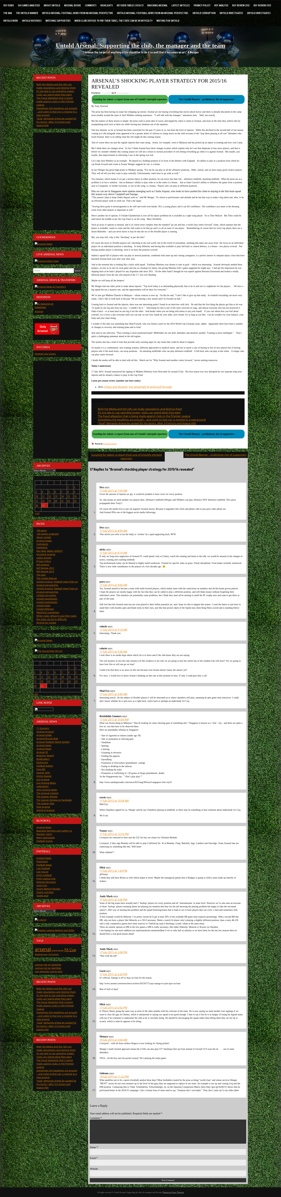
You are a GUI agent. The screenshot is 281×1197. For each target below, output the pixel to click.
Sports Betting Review (48, 888)
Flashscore (42, 762)
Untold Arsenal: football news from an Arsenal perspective (77, 13)
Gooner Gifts (43, 772)
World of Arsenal (45, 810)
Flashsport (42, 861)
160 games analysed (29, 5)
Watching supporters (58, 20)
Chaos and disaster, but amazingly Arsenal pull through (138, 387)
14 (62, 496)
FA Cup (70, 949)
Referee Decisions (46, 882)
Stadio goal (42, 895)
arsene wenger (58, 950)
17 (36, 500)
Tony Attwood (122, 92)
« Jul (37, 513)
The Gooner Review (46, 796)
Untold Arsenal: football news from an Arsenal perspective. (153, 13)
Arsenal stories (110, 443)
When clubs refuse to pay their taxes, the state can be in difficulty (113, 20)
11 (43, 496)
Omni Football (44, 875)
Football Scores (44, 841)
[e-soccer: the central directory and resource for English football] (41, 919)
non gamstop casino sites (48, 971)
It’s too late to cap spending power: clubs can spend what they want (139, 412)
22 (68, 500)
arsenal (43, 949)
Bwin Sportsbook (45, 837)
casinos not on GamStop (48, 964)
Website (94, 1168)
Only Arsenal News (46, 789)
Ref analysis (221, 5)
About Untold (52, 5)
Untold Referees (32, 20)
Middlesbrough (41, 954)
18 (43, 500)
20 (56, 500)
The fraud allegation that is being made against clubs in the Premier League (144, 416)
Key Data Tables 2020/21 (130, 5)
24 (36, 505)
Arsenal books (72, 5)
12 (49, 496)
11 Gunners (42, 728)
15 (68, 496)
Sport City (41, 885)
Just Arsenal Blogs (46, 782)
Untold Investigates (231, 13)
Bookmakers (43, 759)
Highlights (106, 5)
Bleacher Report (45, 755)
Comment (96, 1118)
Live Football (43, 868)
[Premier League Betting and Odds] (54, 930)
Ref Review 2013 (262, 5)
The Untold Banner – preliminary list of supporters (216, 455)
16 (75, 496)
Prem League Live (45, 878)
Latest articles (181, 5)
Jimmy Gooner (44, 776)
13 (56, 496)
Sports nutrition (45, 892)
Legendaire (42, 786)
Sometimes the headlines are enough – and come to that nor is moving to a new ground (152, 420)
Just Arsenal (42, 779)
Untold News (10, 20)
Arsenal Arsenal (45, 731)
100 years (8, 5)
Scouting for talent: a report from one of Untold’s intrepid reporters (126, 456)
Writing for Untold (167, 20)
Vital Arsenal (43, 806)
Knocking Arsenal (157, 5)
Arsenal (39, 311)
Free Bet (40, 769)
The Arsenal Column (47, 793)
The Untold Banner (27, 13)
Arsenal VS (42, 752)
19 (49, 500)
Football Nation (44, 765)
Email (94, 1158)
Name (94, 1147)
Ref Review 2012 (241, 5)
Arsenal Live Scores (45, 353)
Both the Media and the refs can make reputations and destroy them (140, 409)
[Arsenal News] (43, 243)
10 (36, 496)
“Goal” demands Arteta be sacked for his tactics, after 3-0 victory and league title (147, 423)
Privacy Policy (202, 5)
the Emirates (53, 954)
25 (43, 505)
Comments (90, 5)
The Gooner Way (45, 803)
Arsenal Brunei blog (47, 738)
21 (62, 500)
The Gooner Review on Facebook (54, 800)
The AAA (7, 13)
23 (75, 500)
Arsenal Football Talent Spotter (53, 741)
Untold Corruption (204, 13)
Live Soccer (42, 871)
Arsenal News (43, 745)
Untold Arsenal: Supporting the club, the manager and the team (140, 45)
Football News (44, 864)
